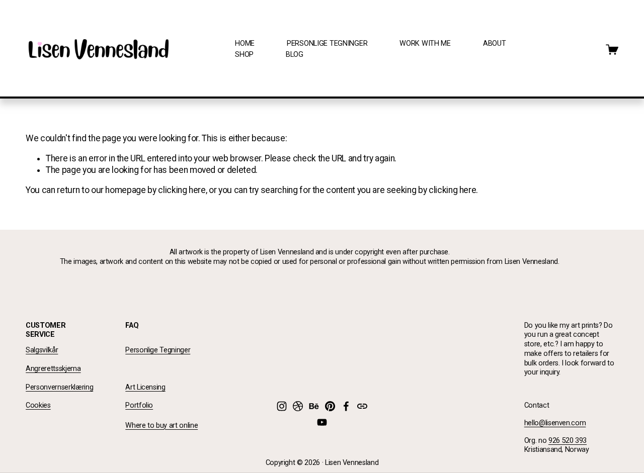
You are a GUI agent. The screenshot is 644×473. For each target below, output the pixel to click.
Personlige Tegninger (157, 350)
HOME (245, 43)
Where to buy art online (161, 425)
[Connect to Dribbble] (298, 406)
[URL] (362, 406)
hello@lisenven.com (555, 423)
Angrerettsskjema (53, 368)
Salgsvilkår (42, 350)
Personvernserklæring (59, 387)
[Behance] (314, 406)
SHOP (244, 54)
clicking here (181, 190)
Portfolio (139, 405)
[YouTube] (322, 422)
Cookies (38, 405)
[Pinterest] (330, 406)
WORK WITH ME (425, 43)
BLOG (294, 54)
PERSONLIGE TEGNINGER (327, 43)
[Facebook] (346, 406)
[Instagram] (282, 406)
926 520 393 (567, 440)
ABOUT (494, 43)
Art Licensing (145, 387)
